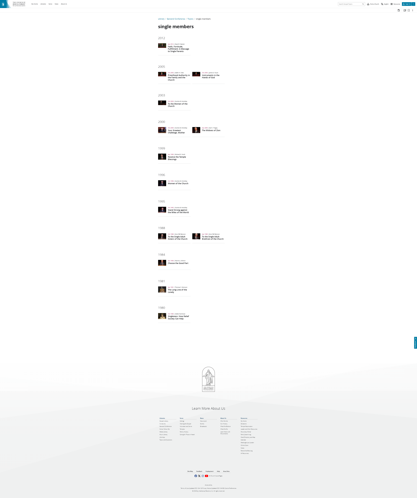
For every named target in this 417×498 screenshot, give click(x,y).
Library (161, 18)
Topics (190, 18)
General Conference (176, 18)
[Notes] (398, 10)
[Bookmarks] (408, 10)
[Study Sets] (405, 10)
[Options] (412, 10)
